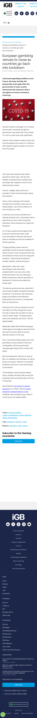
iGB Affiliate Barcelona (9, 631)
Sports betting (14, 42)
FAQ (3, 609)
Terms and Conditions (27, 713)
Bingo (5, 418)
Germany (10, 422)
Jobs (4, 590)
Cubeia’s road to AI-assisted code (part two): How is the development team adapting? (18, 672)
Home (4, 42)
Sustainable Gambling (18, 557)
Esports (18, 534)
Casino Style (6, 646)
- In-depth (13, 674)
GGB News (5, 640)
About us (5, 602)
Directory (5, 584)
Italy (25, 422)
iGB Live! (5, 624)
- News (11, 668)
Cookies (16, 713)
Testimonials (6, 615)
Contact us (5, 606)
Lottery (18, 546)
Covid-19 (18, 422)
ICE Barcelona (6, 637)
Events (4, 587)
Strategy (18, 565)
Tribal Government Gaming (11, 650)
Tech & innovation (18, 568)
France (25, 426)
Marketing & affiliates (19, 549)
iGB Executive (6, 634)
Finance (18, 538)
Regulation (12, 418)
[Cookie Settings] (2, 714)
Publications (6, 593)
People (18, 553)
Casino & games (14, 412)
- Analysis (12, 662)
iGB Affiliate (5, 627)
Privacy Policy (7, 713)
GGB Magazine (7, 643)
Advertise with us (7, 612)
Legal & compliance (11, 415)
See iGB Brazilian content (8, 13)
